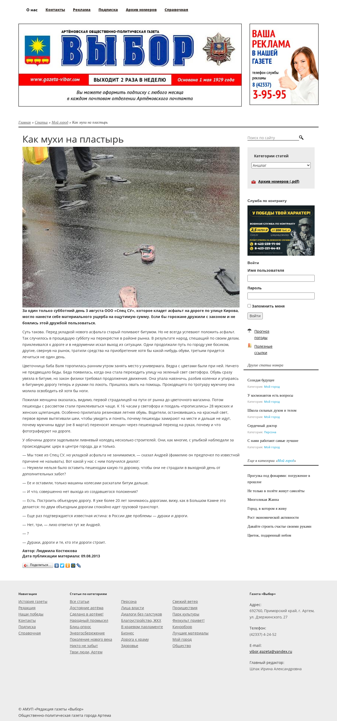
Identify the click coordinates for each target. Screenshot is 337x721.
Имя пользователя (265, 270)
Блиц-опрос (80, 626)
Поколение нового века (91, 639)
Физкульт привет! (188, 620)
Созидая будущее (260, 379)
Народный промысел (89, 620)
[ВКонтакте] (57, 564)
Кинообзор (182, 626)
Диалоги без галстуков (141, 614)
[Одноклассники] (68, 564)
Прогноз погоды (261, 334)
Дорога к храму (135, 639)
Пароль (254, 287)
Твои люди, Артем (86, 651)
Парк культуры (185, 614)
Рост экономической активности (273, 517)
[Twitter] (62, 564)
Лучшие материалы (190, 633)
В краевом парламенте (142, 626)
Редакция (27, 607)
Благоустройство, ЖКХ (141, 620)
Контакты (27, 620)
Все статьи (79, 601)
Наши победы (30, 614)
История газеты (32, 601)
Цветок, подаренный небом (269, 535)
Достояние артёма (86, 607)
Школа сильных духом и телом (271, 410)
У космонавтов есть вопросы (270, 395)
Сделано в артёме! (86, 614)
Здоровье (129, 645)
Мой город (60, 122)
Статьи (41, 122)
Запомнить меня (268, 306)
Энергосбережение (87, 633)
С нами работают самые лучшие (272, 440)
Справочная (29, 633)
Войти (255, 315)
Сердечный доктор (262, 425)
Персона (270, 432)
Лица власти (132, 607)
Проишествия (184, 607)
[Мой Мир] (73, 564)
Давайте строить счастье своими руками (279, 526)
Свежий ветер (185, 601)
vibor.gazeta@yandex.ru (271, 651)
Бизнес (127, 633)
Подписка (27, 626)
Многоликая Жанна (263, 499)
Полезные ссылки (263, 349)
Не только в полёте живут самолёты (275, 490)
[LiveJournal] (79, 564)
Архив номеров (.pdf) (278, 181)
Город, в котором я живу (267, 508)
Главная (24, 122)
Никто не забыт (84, 645)
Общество (181, 645)
